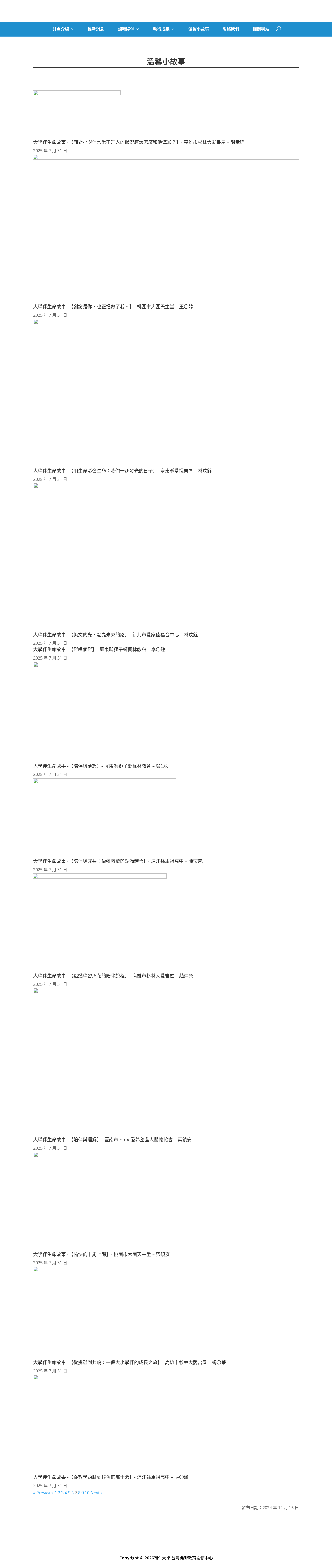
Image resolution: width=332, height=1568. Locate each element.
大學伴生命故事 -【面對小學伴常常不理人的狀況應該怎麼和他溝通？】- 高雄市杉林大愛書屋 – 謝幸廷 (139, 142)
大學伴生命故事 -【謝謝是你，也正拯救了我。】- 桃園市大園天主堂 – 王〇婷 (113, 306)
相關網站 (261, 29)
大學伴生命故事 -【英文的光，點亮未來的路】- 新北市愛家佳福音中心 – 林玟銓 (115, 635)
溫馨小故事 (198, 29)
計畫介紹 (60, 29)
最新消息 (96, 29)
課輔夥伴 (126, 29)
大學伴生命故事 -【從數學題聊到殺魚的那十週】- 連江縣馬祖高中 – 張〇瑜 (111, 1477)
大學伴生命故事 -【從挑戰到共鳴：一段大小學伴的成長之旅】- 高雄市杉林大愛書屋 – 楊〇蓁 (129, 1362)
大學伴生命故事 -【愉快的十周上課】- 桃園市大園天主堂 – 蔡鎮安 (101, 1254)
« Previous (43, 1493)
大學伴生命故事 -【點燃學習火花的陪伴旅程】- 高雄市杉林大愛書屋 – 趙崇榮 (113, 976)
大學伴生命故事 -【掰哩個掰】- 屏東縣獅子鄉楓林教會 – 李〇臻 (99, 649)
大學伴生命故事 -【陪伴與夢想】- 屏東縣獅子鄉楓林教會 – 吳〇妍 (101, 766)
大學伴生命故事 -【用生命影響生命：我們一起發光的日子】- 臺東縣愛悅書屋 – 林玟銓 (122, 471)
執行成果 (161, 29)
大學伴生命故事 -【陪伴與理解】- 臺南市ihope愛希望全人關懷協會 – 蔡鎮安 (112, 1139)
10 (87, 1493)
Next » (97, 1493)
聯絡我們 (231, 29)
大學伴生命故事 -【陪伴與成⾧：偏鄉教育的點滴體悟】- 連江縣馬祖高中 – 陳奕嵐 (118, 861)
